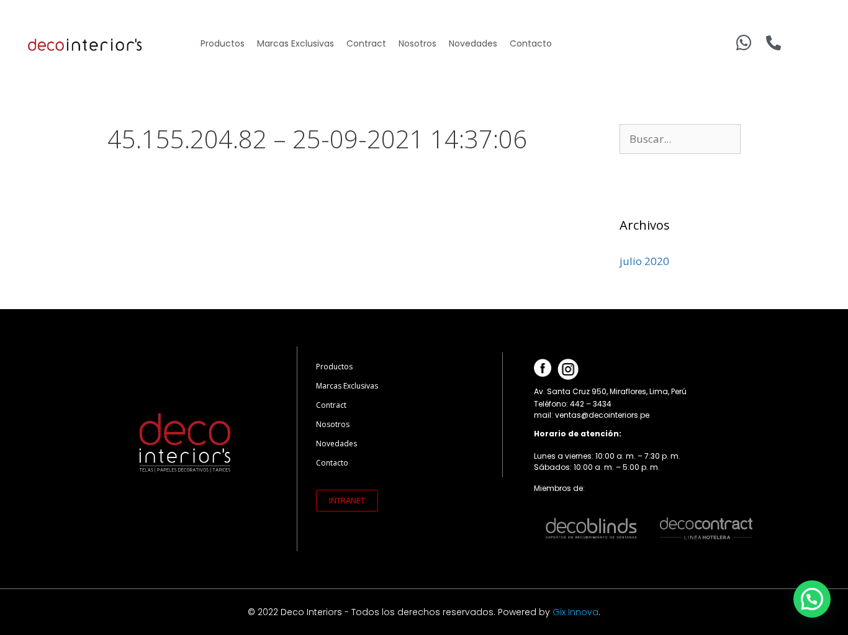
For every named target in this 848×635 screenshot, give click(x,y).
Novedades (473, 43)
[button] (347, 500)
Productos (223, 43)
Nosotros (417, 43)
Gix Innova (575, 612)
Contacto (531, 43)
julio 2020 (644, 261)
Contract (366, 43)
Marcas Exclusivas (295, 43)
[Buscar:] (680, 139)
